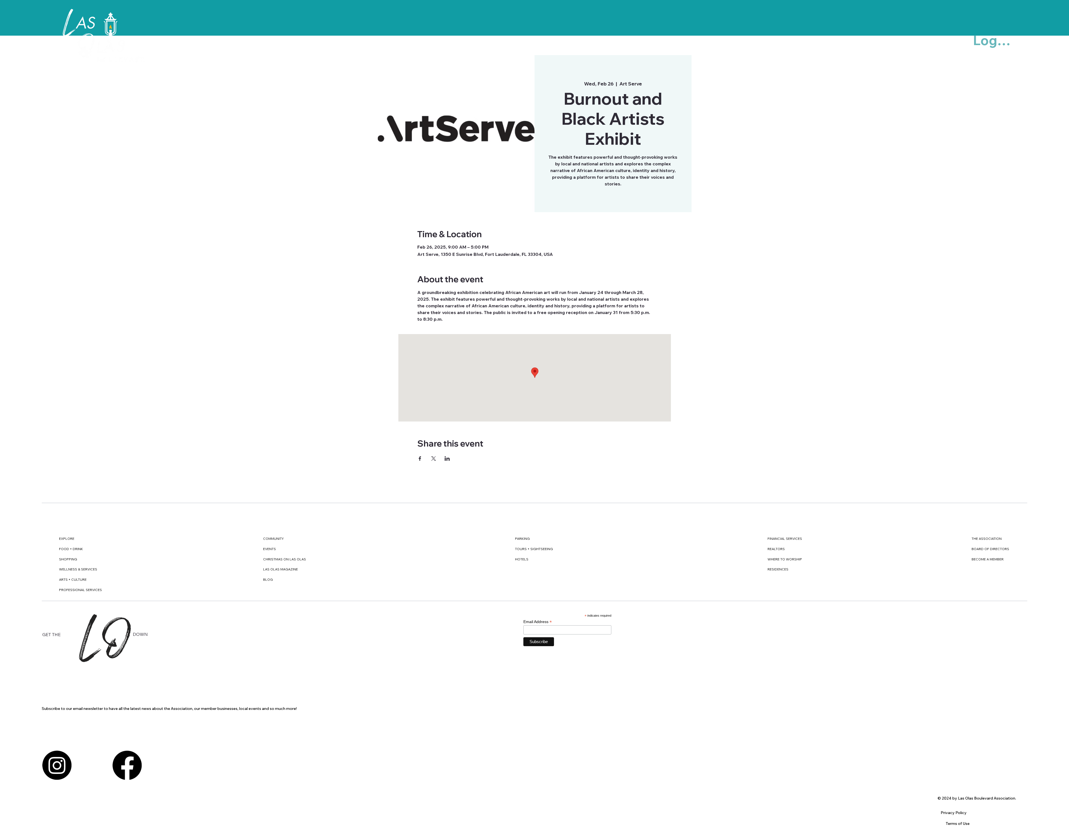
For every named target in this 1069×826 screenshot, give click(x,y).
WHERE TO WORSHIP (785, 559)
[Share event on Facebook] (420, 458)
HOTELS (521, 559)
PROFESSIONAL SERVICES (80, 590)
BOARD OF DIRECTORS (990, 549)
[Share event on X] (433, 458)
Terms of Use (958, 823)
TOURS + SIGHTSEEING (534, 549)
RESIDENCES (778, 569)
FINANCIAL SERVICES (785, 538)
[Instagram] (57, 765)
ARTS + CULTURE (73, 579)
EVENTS (269, 549)
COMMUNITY (273, 538)
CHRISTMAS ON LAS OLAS (284, 559)
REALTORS (776, 549)
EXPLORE (66, 538)
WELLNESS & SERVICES (78, 569)
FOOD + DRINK (71, 549)
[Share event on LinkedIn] (447, 458)
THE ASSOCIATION (987, 538)
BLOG (268, 579)
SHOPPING (68, 559)
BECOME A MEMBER (988, 559)
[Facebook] (127, 765)
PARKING (522, 538)
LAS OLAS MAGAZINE (280, 569)
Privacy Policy (954, 812)
